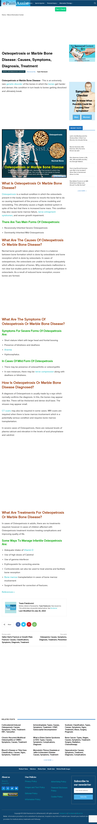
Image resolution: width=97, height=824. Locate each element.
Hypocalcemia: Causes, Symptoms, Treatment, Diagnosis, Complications (75, 752)
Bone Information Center (15, 15)
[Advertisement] (34, 33)
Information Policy (32, 799)
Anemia (8, 350)
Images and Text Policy (35, 787)
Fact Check (60, 9)
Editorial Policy (31, 793)
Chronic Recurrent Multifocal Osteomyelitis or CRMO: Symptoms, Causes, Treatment (14, 740)
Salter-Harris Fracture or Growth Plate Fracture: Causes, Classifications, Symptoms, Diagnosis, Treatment (17, 639)
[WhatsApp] (34, 624)
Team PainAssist (42, 72)
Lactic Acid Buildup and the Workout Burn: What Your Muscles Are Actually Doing (78, 138)
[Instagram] (8, 788)
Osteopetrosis (9, 194)
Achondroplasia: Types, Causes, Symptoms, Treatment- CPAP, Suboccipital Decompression (46, 727)
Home (4, 15)
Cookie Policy (56, 797)
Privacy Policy (31, 781)
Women (86, 117)
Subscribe (83, 797)
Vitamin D (28, 550)
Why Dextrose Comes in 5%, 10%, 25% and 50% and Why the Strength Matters (79, 159)
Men (76, 117)
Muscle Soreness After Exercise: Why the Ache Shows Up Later (77, 149)
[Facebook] (18, 624)
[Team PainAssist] (10, 607)
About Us (5, 781)
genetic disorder (14, 84)
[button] (95, 3)
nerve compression (44, 372)
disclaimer (53, 608)
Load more (81, 190)
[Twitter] (23, 624)
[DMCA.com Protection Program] (10, 795)
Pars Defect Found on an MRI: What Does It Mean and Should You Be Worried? (79, 183)
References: (8, 592)
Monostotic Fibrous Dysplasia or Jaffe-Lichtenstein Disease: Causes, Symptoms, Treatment (46, 752)
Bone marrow (11, 577)
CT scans (6, 411)
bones (51, 84)
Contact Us (5, 783)
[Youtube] (16, 788)
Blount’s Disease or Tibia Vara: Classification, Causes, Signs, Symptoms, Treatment (14, 752)
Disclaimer (71, 813)
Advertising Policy (58, 782)
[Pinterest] (29, 624)
